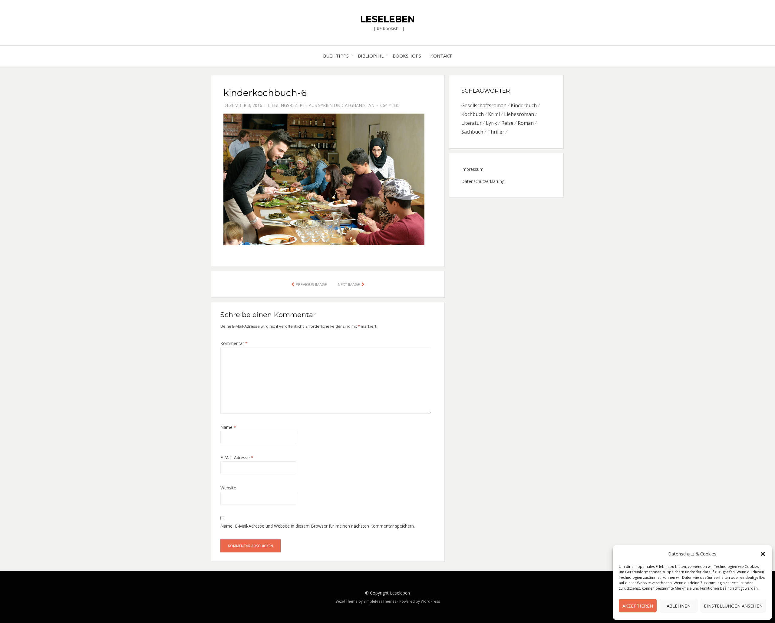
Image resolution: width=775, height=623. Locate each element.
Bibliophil (371, 56)
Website (228, 488)
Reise (507, 123)
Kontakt (441, 56)
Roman (526, 123)
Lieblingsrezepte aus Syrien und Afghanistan (321, 105)
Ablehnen (679, 606)
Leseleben (387, 19)
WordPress (430, 601)
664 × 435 (390, 105)
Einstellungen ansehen (733, 606)
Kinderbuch (524, 105)
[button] (763, 554)
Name (228, 427)
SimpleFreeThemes (380, 601)
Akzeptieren (637, 606)
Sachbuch (472, 131)
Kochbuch (472, 114)
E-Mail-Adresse (236, 457)
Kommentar (234, 343)
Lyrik (491, 123)
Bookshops (407, 56)
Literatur (471, 123)
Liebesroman (519, 114)
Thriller (495, 131)
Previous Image (311, 284)
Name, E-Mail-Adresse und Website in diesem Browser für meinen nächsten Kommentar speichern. (317, 526)
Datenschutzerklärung (482, 181)
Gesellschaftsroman (483, 105)
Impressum (472, 169)
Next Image (349, 284)
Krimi (494, 114)
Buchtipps (336, 56)
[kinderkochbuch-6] (323, 179)
